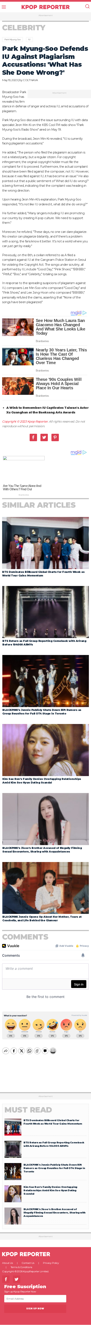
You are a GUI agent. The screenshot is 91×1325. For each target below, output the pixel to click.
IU (29, 39)
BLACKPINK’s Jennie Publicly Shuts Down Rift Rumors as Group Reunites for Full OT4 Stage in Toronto (54, 1168)
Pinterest (55, 437)
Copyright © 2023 (14, 421)
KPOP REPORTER (46, 7)
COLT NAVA (30, 80)
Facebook (33, 437)
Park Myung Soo (12, 39)
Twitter (44, 437)
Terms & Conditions (21, 1267)
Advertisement (46, 15)
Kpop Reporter (37, 421)
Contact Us (28, 1262)
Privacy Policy (51, 1262)
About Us (7, 1262)
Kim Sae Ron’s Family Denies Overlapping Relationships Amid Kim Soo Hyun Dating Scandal (50, 1190)
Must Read (28, 1109)
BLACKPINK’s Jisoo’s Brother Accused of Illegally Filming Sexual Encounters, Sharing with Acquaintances (54, 1212)
